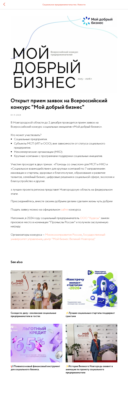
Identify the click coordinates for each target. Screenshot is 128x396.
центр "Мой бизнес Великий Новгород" (70, 239)
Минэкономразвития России (63, 235)
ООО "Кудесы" (90, 218)
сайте (64, 209)
